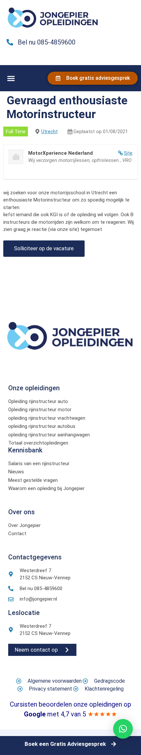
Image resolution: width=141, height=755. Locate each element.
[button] (11, 78)
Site (128, 153)
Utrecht (49, 131)
